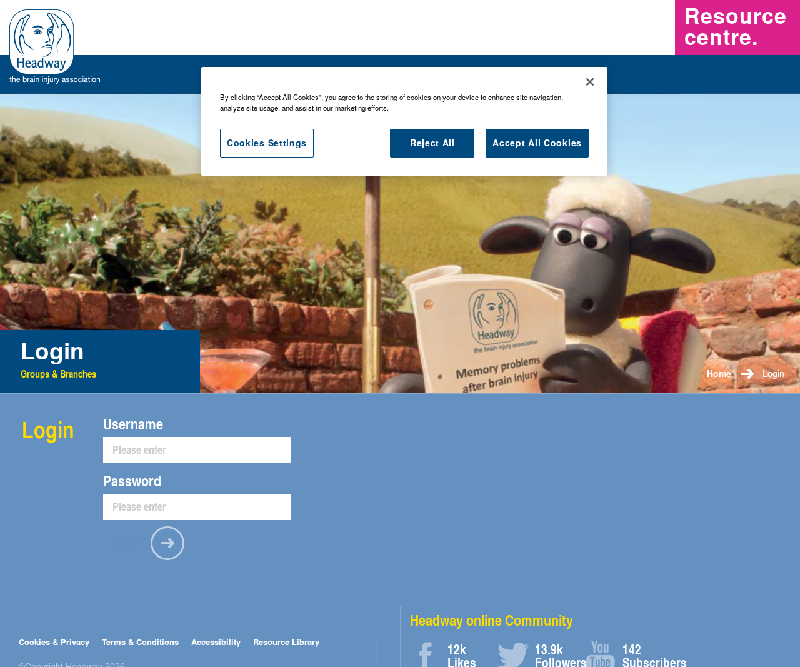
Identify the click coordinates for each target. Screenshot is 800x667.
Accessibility (216, 642)
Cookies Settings (267, 142)
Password (132, 480)
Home (719, 373)
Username (133, 423)
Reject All (432, 142)
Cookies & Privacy (54, 642)
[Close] (590, 82)
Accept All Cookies (537, 142)
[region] (404, 121)
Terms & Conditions (140, 642)
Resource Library (286, 642)
